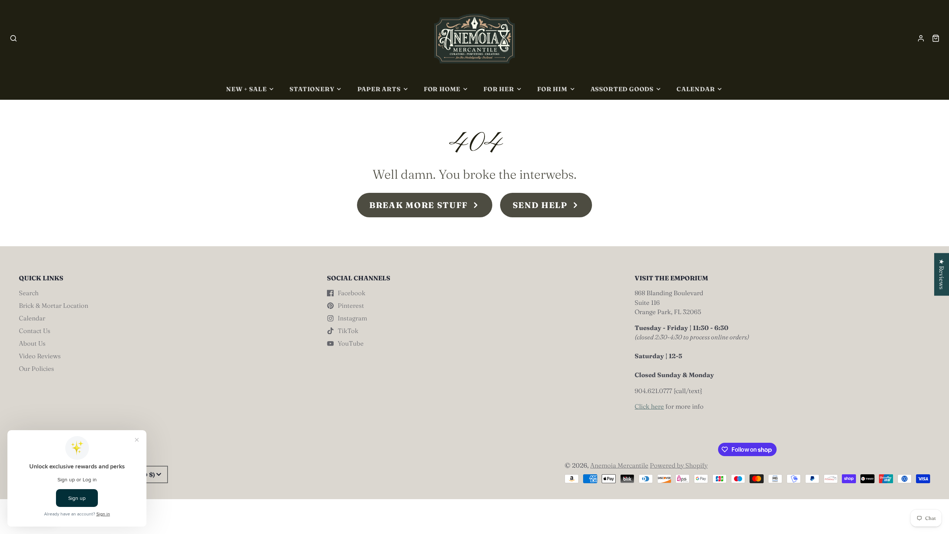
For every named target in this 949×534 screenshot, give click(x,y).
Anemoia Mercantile (619, 465)
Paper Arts (379, 89)
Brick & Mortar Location (53, 305)
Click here (649, 406)
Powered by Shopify (679, 465)
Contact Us (34, 330)
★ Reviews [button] (942, 274)
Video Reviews (40, 356)
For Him (552, 89)
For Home (442, 89)
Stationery (312, 89)
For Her (498, 89)
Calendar (696, 89)
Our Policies (36, 368)
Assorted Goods (622, 89)
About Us (32, 343)
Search (29, 293)
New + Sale (246, 89)
